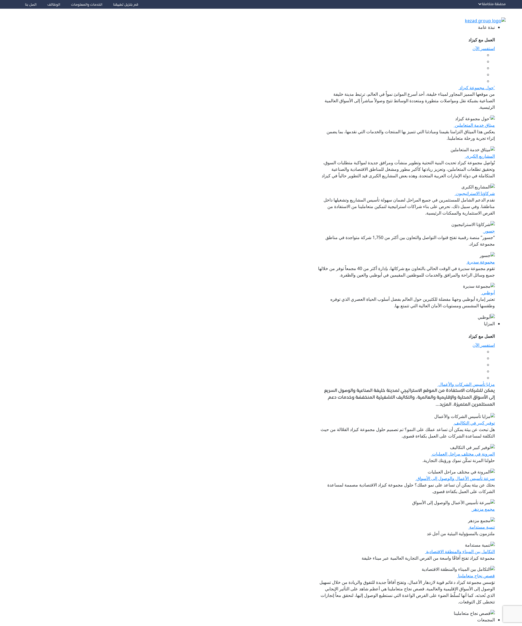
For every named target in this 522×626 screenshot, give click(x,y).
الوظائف (53, 4)
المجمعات (486, 620)
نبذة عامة (486, 27)
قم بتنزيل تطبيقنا (125, 4)
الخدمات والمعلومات (86, 4)
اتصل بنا (30, 4)
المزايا (489, 324)
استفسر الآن (484, 48)
